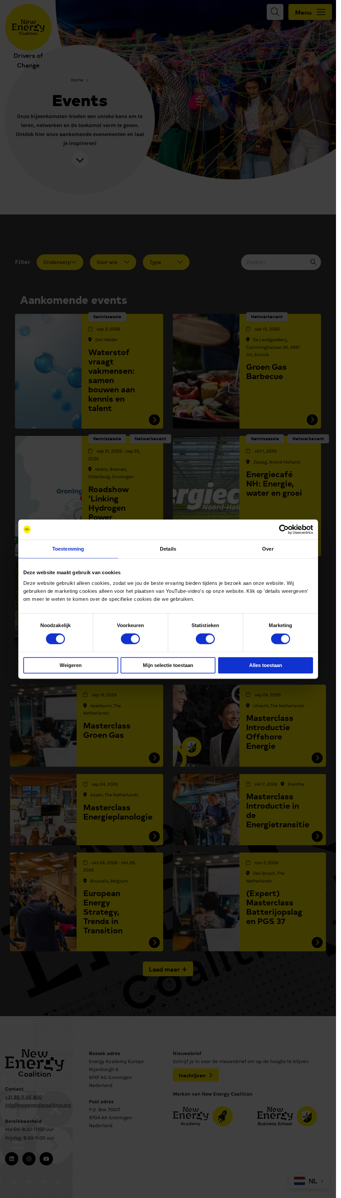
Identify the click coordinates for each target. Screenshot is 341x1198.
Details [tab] (168, 549)
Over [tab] (267, 549)
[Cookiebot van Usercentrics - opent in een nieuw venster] (284, 529)
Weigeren (71, 665)
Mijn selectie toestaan (168, 665)
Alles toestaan (265, 665)
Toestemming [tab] (68, 549)
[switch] (130, 639)
